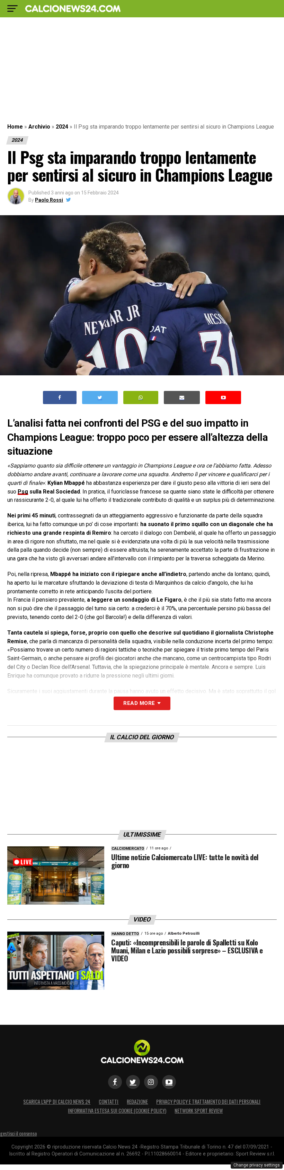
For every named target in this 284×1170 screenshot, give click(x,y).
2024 (62, 126)
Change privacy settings (256, 1165)
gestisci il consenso (18, 1133)
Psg (23, 491)
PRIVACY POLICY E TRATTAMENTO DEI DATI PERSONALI (208, 1101)
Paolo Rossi (49, 200)
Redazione (137, 1101)
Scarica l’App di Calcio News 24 (56, 1101)
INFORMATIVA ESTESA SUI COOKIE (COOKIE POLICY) (117, 1110)
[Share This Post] (141, 397)
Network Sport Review (199, 1110)
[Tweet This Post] (99, 397)
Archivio (39, 126)
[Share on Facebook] (60, 397)
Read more (139, 703)
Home (15, 126)
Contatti (108, 1101)
